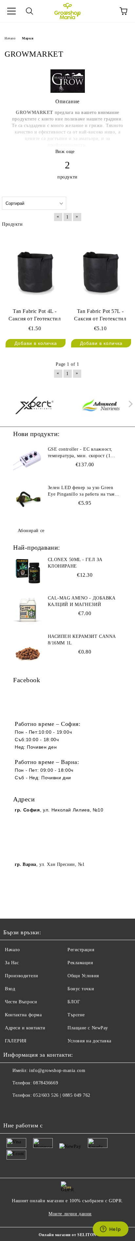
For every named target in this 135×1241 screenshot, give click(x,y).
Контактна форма (23, 1014)
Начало (10, 38)
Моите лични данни (70, 1213)
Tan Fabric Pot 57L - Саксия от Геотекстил (100, 314)
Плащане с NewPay (88, 1027)
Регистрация (81, 949)
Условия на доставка (89, 1040)
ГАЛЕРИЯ (16, 1040)
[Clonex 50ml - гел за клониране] (28, 571)
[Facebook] (12, 1108)
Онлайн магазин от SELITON (67, 1235)
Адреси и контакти (25, 1027)
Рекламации (80, 962)
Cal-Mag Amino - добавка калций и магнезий (82, 601)
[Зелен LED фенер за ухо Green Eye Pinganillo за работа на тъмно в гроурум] (28, 499)
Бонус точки (81, 988)
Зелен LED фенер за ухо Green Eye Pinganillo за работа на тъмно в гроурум (84, 491)
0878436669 (45, 1082)
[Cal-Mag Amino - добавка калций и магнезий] (28, 609)
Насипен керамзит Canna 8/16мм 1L (82, 639)
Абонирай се (31, 530)
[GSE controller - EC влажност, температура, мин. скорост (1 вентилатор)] (28, 460)
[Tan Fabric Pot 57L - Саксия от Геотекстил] (100, 268)
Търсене (76, 1014)
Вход (10, 988)
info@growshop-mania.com (57, 1070)
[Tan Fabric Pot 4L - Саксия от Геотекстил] (35, 268)
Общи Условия (83, 975)
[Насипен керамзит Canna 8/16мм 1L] (28, 648)
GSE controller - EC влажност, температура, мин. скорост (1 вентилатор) (80, 453)
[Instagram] (26, 1108)
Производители (21, 975)
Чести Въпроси (21, 1001)
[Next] (129, 404)
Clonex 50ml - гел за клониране (75, 563)
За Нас (12, 962)
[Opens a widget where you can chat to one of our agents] (110, 1229)
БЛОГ (74, 1001)
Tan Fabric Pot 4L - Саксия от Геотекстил (35, 314)
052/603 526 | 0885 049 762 (61, 1095)
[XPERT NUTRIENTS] (34, 405)
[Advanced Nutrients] (101, 405)
